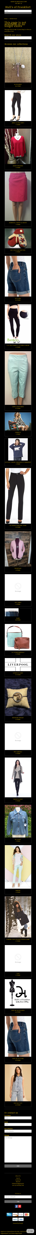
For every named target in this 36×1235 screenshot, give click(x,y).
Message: (6, 1135)
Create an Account (21, 1)
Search (18, 1178)
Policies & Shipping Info (18, 1183)
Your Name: (7, 1115)
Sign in (12, 1)
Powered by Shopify (18, 1223)
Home (5, 18)
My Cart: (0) (18, 3)
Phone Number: (8, 1128)
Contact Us (18, 1180)
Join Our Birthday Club (18, 1185)
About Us (18, 1181)
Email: (6, 1122)
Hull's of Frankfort (18, 7)
